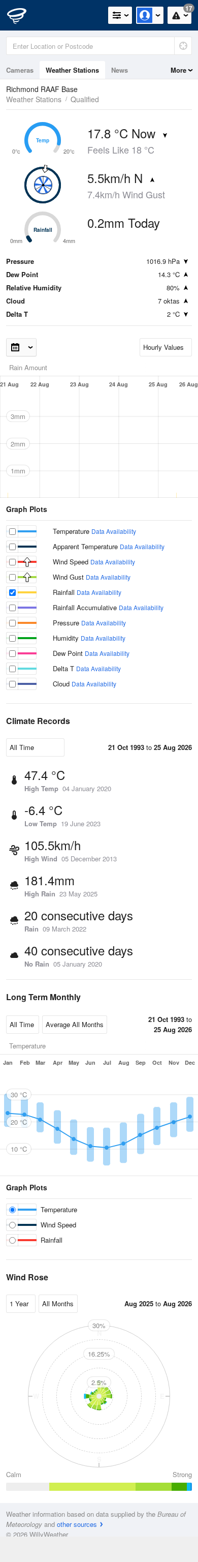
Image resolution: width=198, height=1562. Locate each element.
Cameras (20, 70)
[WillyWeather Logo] (23, 15)
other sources (77, 1524)
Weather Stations (72, 70)
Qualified (85, 99)
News (119, 70)
